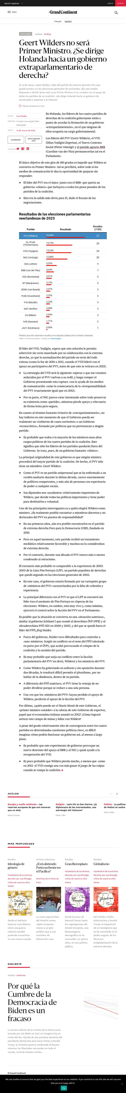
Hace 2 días (109, 812)
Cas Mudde (21, 116)
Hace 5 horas (14, 815)
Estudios (12, 859)
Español (68, 21)
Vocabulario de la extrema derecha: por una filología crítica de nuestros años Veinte (20, 880)
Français (58, 21)
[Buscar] (116, 12)
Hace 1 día (60, 815)
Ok (63, 1088)
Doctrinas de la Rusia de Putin (47, 880)
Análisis (38, 33)
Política (47, 33)
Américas (21, 975)
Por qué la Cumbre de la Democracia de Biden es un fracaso (32, 1003)
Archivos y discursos (45, 859)
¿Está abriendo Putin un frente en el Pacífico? (48, 868)
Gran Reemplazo (76, 864)
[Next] (116, 793)
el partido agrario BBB (91, 147)
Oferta (120, 3)
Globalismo (101, 864)
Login (110, 3)
